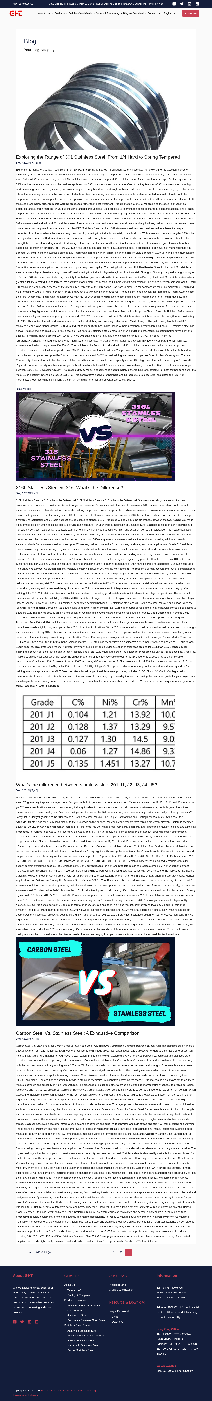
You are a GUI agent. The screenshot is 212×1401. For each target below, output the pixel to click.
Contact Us (154, 13)
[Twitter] (182, 4)
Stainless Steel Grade (80, 13)
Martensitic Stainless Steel (82, 1345)
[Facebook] (174, 4)
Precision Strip (117, 1284)
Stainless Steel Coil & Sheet (83, 1305)
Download (117, 1321)
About (47, 13)
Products (60, 13)
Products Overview (75, 1300)
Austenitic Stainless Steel (82, 1330)
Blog (18, 162)
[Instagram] (189, 4)
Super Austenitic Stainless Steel (85, 1335)
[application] (52, 13)
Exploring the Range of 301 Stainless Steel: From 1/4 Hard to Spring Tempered (98, 157)
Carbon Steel (74, 1310)
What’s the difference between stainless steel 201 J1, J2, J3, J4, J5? (86, 784)
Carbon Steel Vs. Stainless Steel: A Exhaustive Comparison (78, 1033)
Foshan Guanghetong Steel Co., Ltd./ (62, 1390)
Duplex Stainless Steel (80, 1350)
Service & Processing (107, 13)
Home (39, 13)
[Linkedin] (197, 4)
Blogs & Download (133, 13)
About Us (69, 1284)
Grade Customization (121, 1289)
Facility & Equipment (79, 1295)
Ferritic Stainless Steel (80, 1340)
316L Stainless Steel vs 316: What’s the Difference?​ (69, 487)
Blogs (115, 1316)
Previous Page (40, 1252)
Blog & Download (119, 1311)
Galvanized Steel (77, 1315)
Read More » (23, 388)
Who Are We (74, 1290)
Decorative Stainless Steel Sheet (86, 1320)
